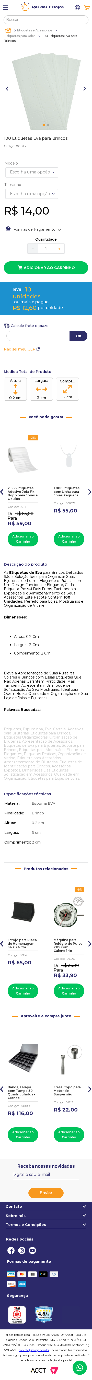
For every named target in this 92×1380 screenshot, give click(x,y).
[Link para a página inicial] (8, 30)
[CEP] (26, 326)
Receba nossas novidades (46, 1166)
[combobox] (46, 20)
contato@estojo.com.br (34, 1350)
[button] (2, 491)
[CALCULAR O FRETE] (78, 336)
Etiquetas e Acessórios (34, 30)
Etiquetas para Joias (20, 36)
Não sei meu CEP (20, 349)
